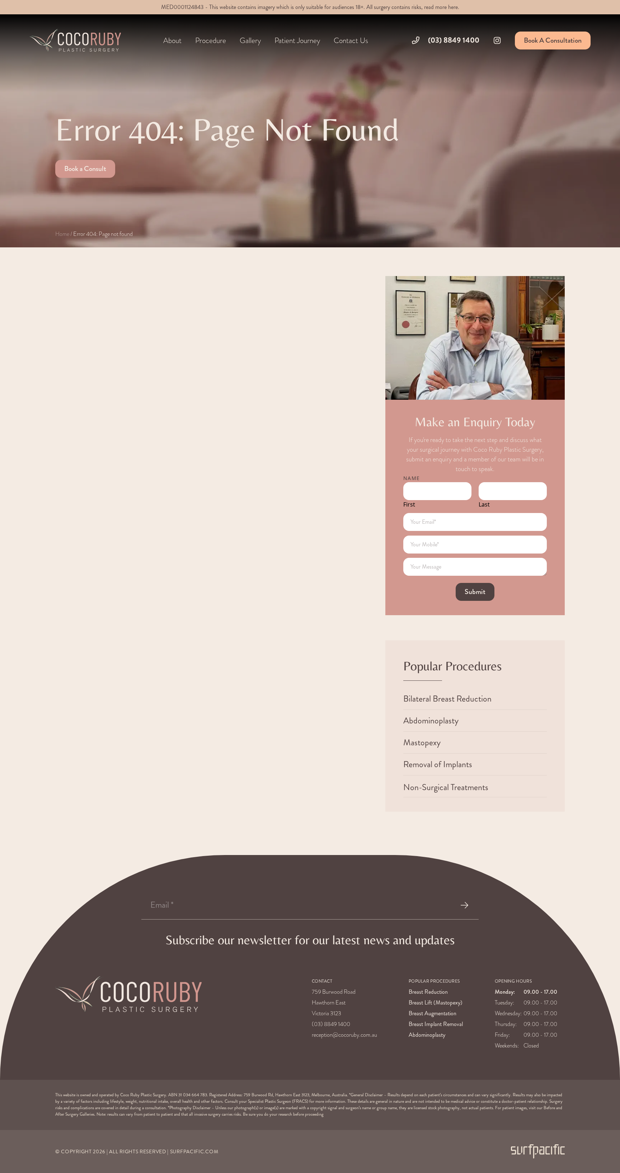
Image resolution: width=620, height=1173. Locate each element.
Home (62, 234)
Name (411, 478)
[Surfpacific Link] (538, 1151)
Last (484, 504)
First (409, 504)
